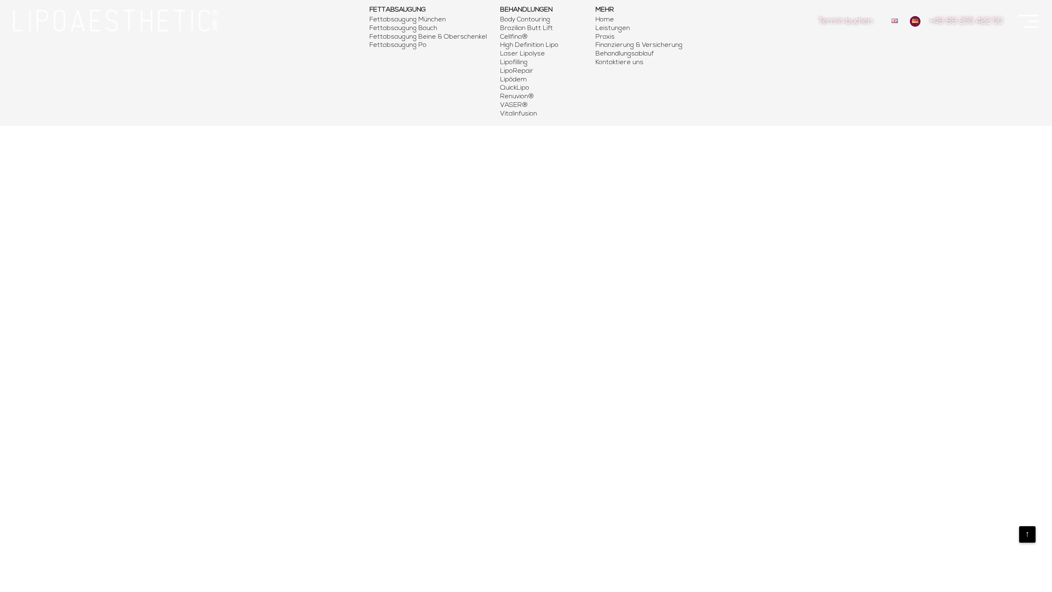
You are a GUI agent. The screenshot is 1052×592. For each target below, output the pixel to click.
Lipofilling (514, 62)
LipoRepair (516, 71)
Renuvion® (517, 96)
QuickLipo (514, 88)
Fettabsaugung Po (398, 45)
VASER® (514, 105)
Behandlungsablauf (624, 54)
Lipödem (513, 79)
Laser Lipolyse (522, 54)
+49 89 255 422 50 (966, 21)
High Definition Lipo (529, 45)
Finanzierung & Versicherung (639, 45)
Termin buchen (845, 21)
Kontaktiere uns (619, 62)
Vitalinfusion (518, 114)
